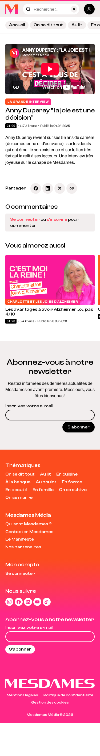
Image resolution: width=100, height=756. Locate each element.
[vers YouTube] (37, 602)
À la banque (17, 482)
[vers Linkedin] (28, 602)
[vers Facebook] (19, 602)
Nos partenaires (23, 547)
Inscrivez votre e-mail (29, 406)
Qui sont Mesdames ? (28, 524)
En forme (72, 482)
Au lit (76, 24)
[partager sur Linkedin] (47, 188)
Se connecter (25, 219)
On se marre (19, 497)
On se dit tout (48, 24)
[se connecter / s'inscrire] (89, 9)
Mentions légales (22, 695)
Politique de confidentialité (68, 695)
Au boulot (46, 482)
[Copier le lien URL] (71, 188)
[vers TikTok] (47, 602)
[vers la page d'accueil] (11, 9)
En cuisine (67, 474)
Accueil (17, 24)
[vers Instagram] (9, 602)
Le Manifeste (19, 539)
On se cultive (73, 489)
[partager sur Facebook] (35, 188)
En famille (43, 489)
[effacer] (74, 9)
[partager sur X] (59, 188)
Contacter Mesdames (29, 531)
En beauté (16, 489)
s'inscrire (57, 219)
